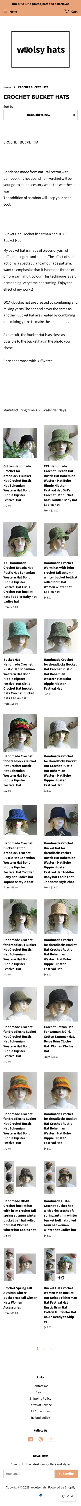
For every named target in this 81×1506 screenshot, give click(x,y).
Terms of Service (40, 1405)
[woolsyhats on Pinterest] (40, 1440)
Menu (13, 11)
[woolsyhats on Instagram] (50, 1440)
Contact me (40, 1386)
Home (7, 87)
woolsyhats (39, 1487)
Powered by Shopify (61, 1487)
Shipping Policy (40, 1398)
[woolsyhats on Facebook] (30, 1440)
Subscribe (66, 1473)
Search (40, 1392)
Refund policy (40, 1417)
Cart (74, 11)
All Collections (40, 1411)
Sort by (8, 106)
